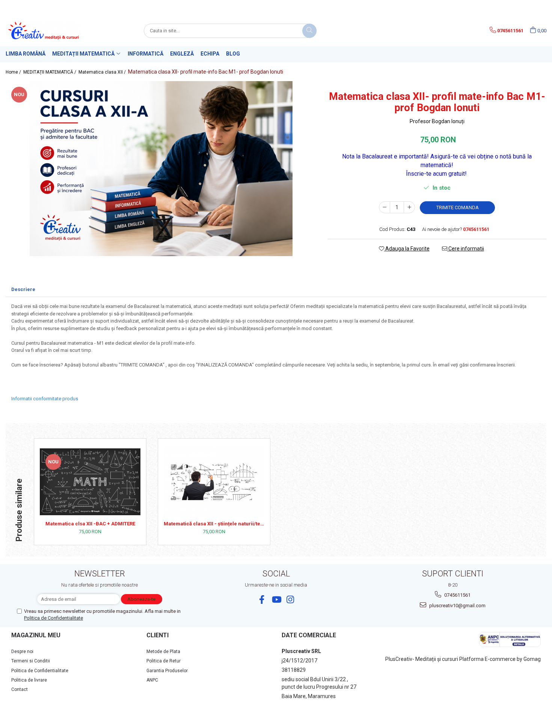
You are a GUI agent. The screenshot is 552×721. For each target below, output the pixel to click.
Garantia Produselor (167, 670)
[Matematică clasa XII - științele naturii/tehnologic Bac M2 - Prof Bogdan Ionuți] (214, 481)
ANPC (152, 680)
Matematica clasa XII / (102, 72)
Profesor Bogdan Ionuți (437, 121)
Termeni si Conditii (30, 661)
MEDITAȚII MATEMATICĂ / (50, 72)
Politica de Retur (163, 661)
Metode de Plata (163, 651)
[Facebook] (261, 599)
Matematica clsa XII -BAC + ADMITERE (90, 523)
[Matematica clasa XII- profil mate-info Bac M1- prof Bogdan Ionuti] (161, 168)
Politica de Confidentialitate (53, 618)
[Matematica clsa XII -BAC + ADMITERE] (90, 481)
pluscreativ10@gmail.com (457, 605)
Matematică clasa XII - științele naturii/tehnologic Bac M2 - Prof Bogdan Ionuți (214, 523)
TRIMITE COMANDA (457, 207)
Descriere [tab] (23, 289)
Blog (233, 54)
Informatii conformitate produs (44, 398)
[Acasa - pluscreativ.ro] (43, 31)
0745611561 (457, 595)
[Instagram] (290, 599)
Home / (14, 72)
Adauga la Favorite (407, 249)
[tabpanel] (161, 168)
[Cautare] (309, 31)
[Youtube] (276, 599)
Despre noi (22, 651)
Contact (19, 689)
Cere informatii (465, 249)
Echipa (210, 54)
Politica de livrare (29, 680)
